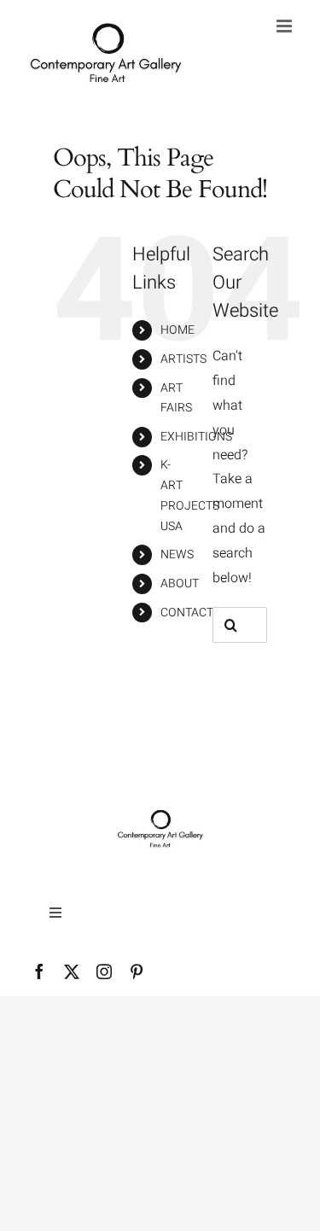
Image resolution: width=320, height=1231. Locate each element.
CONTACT (186, 612)
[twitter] (71, 971)
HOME (177, 330)
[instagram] (104, 971)
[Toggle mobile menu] (285, 26)
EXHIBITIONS (196, 437)
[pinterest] (136, 971)
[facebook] (39, 971)
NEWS (177, 554)
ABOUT (179, 583)
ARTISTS (183, 359)
